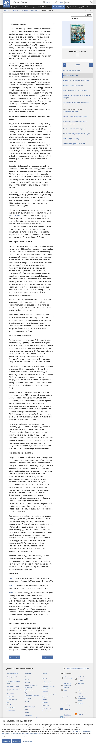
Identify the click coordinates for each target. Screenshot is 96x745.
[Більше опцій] (90, 10)
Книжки (27, 680)
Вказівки (27, 704)
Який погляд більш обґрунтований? (76, 80)
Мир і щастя (10, 694)
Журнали (15, 10)
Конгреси (45, 702)
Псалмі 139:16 (16, 215)
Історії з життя (46, 708)
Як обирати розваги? (72, 111)
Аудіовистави (28, 715)
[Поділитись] (86, 10)
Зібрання (45, 697)
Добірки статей (29, 690)
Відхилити (16, 741)
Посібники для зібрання (32, 695)
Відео (26, 709)
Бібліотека (7, 10)
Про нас (44, 678)
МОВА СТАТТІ (87, 15)
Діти (8, 702)
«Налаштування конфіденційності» (21, 736)
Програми (28, 698)
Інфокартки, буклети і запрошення (31, 686)
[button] (41, 7)
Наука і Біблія (11, 707)
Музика (27, 712)
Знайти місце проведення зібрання (80, 679)
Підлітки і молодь (12, 699)
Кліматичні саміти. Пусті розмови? (75, 90)
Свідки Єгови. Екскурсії (49, 694)
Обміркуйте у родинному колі (74, 144)
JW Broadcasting (30, 707)
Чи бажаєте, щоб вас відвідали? (48, 687)
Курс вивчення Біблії (13, 686)
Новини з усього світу (71, 139)
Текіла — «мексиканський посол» (75, 117)
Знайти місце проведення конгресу (65, 685)
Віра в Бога (10, 705)
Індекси (27, 701)
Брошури (27, 682)
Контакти (45, 691)
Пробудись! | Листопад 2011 (30, 10)
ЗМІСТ (77, 65)
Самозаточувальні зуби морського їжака (76, 104)
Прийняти (6, 741)
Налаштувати (27, 741)
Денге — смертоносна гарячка (74, 129)
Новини (44, 673)
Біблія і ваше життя (12, 673)
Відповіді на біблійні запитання (12, 678)
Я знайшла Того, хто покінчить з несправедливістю (75, 123)
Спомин (44, 699)
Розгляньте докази (70, 76)
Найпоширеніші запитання (47, 683)
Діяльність (45, 705)
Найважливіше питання (72, 71)
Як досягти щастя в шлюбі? (73, 85)
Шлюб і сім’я (10, 696)
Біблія (26, 677)
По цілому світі (46, 711)
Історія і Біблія (11, 710)
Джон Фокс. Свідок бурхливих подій (76, 134)
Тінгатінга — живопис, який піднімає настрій (76, 96)
